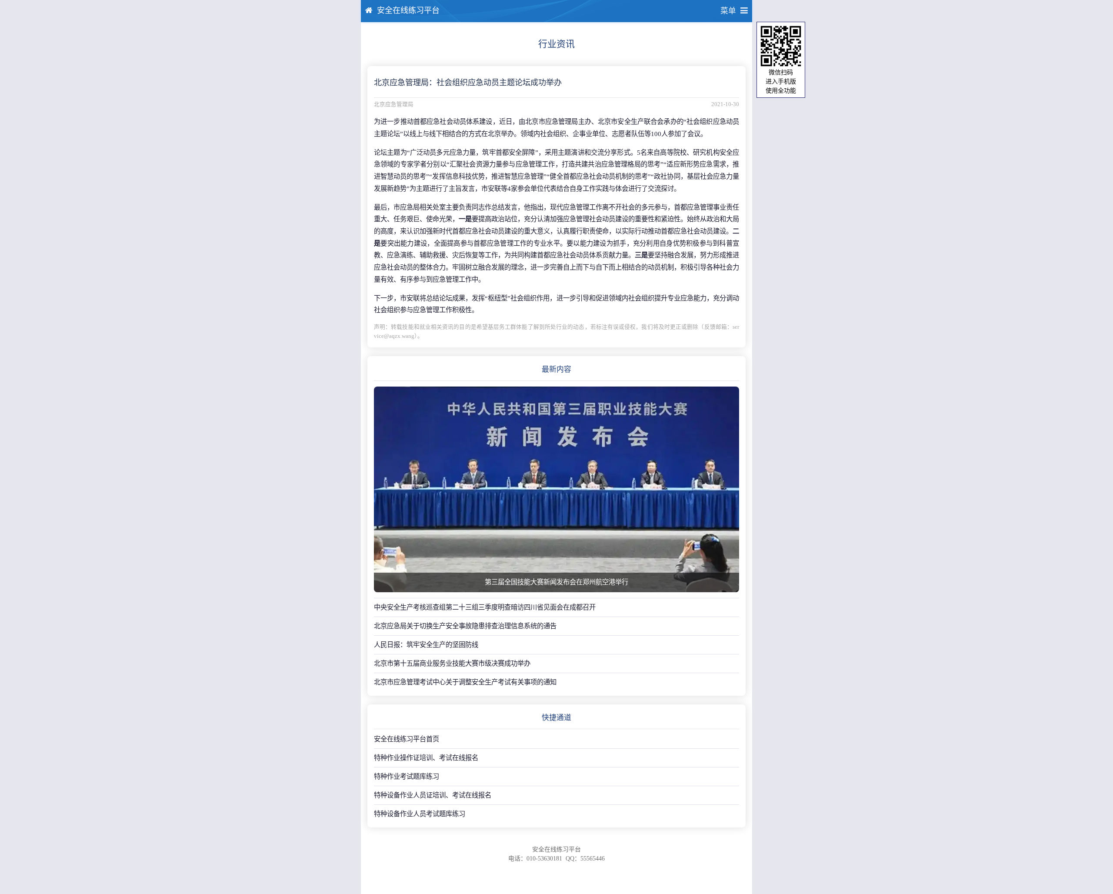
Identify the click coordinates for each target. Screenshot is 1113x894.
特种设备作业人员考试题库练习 (419, 813)
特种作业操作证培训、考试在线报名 (426, 757)
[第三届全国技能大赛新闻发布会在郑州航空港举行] (556, 489)
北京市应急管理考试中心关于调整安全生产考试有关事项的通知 (465, 682)
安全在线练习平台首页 (406, 739)
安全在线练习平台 (408, 10)
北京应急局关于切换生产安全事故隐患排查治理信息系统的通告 (465, 626)
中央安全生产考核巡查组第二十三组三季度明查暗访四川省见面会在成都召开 (485, 607)
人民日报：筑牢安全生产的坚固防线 (426, 644)
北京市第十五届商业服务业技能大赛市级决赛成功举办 (452, 663)
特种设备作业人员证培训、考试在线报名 (432, 795)
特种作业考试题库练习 (406, 776)
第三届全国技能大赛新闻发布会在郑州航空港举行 (556, 582)
